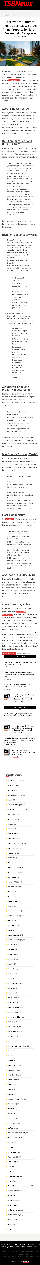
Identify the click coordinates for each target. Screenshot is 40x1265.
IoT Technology (13, 1027)
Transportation (13, 1176)
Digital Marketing (14, 916)
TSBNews (26, 1261)
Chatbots (11, 858)
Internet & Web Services (16, 1012)
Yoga (10, 1229)
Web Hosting (12, 1205)
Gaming (11, 988)
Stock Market (13, 1152)
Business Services (14, 843)
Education (12, 925)
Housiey (23, 37)
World (10, 1225)
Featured (11, 959)
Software (11, 1128)
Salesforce (12, 1104)
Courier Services (14, 887)
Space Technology (14, 1138)
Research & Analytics (15, 1099)
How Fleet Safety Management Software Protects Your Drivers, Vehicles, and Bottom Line (19, 675)
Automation (12, 819)
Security (11, 1109)
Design (10, 906)
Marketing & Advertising (17, 1046)
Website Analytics (14, 1210)
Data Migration (13, 901)
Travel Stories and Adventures (19, 1186)
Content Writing (14, 882)
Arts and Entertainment (16, 810)
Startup (11, 1147)
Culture (11, 896)
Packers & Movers (14, 1070)
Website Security (14, 1215)
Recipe (10, 1094)
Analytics (11, 790)
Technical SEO (13, 1157)
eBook (10, 921)
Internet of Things (14, 1017)
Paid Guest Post (13, 1075)
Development (13, 911)
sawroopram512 (18, 701)
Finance (11, 969)
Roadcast (8, 679)
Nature (10, 1060)
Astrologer (12, 814)
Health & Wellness (14, 1007)
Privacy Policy (6, 1244)
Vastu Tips (11, 1196)
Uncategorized (13, 1191)
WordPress (12, 1220)
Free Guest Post (13, 983)
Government (12, 998)
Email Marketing (14, 930)
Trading (11, 1171)
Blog (10, 829)
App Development (14, 795)
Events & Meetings (15, 940)
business (8, 689)
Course (10, 892)
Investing (11, 1022)
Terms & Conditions (22, 1244)
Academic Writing (14, 781)
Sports (10, 1142)
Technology (12, 1162)
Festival (11, 964)
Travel (10, 1181)
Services (11, 1118)
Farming (11, 949)
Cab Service (12, 853)
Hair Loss (11, 1003)
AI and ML (11, 785)
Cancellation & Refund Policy (26, 1247)
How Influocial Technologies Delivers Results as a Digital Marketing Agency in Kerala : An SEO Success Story (19, 740)
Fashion (11, 954)
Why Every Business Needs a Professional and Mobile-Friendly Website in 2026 (23, 752)
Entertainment (13, 935)
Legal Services (13, 1032)
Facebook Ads (13, 945)
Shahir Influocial (10, 744)
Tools (10, 1167)
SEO (9, 1114)
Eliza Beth (16, 756)
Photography (13, 1080)
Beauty (10, 824)
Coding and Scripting (15, 872)
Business (19, 653)
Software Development (16, 1133)
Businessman (13, 848)
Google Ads (12, 993)
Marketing (12, 1041)
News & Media (13, 1065)
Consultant (12, 877)
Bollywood (12, 834)
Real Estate (26, 653)
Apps (10, 800)
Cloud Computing (14, 867)
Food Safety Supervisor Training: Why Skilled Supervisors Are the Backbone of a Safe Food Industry (23, 697)
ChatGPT (11, 863)
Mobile (10, 1051)
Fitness (11, 974)
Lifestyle (11, 1036)
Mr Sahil (8, 667)
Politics (11, 1085)
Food (10, 978)
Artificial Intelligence (15, 805)
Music (10, 1056)
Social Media (12, 1123)
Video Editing (13, 1200)
